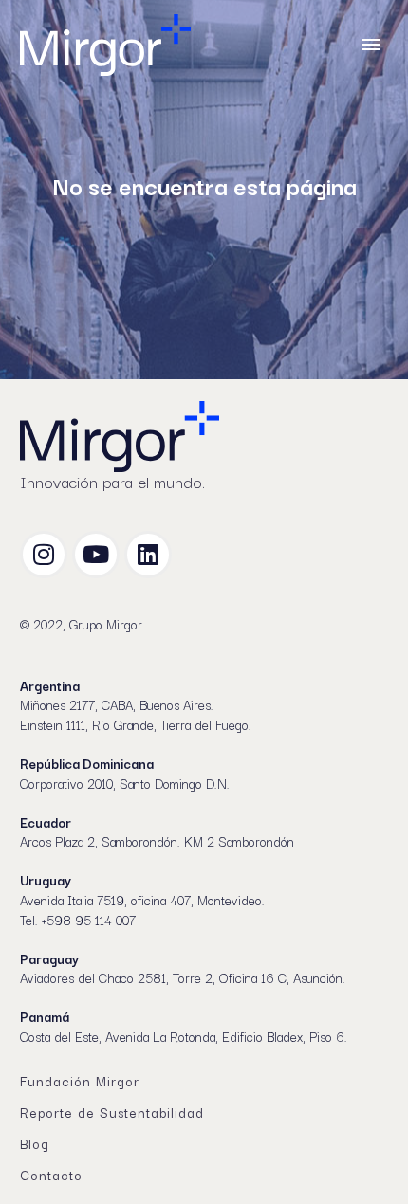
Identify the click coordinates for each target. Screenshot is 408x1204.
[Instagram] (43, 554)
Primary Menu (371, 44)
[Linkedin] (148, 554)
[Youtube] (96, 554)
